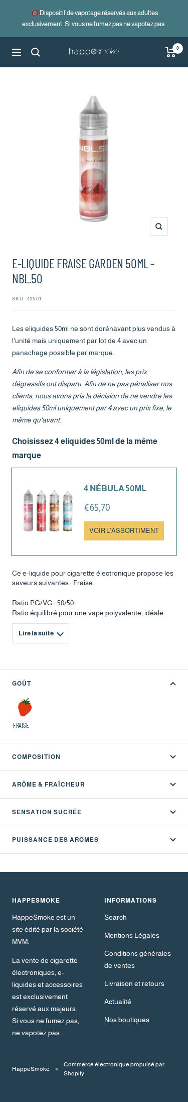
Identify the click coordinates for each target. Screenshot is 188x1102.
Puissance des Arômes (55, 839)
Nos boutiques (126, 1020)
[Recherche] (35, 52)
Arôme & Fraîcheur (48, 784)
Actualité (117, 1002)
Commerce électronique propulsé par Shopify (114, 1069)
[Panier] (170, 52)
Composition (36, 756)
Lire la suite (36, 633)
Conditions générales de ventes (137, 959)
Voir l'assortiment (124, 530)
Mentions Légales (131, 935)
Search (115, 917)
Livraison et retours (134, 983)
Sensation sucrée (47, 812)
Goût (21, 683)
